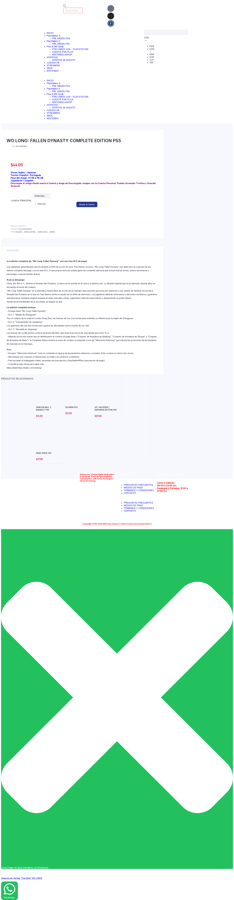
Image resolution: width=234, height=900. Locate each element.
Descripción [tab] (13, 250)
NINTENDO (52, 70)
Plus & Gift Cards (55, 46)
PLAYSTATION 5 (25, 229)
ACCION (18, 232)
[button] (65, 75)
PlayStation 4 (53, 35)
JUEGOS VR (53, 62)
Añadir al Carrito (87, 204)
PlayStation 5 (53, 41)
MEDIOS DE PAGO (133, 487)
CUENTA (15, 200)
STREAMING (53, 65)
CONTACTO (130, 493)
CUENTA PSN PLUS (62, 52)
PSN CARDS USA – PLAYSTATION (70, 49)
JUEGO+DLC (43, 232)
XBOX (50, 68)
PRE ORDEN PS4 (61, 38)
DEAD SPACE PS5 (43, 453)
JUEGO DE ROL (30, 232)
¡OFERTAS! (52, 57)
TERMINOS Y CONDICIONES (139, 490)
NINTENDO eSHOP (62, 54)
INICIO (50, 33)
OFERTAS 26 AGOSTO (63, 60)
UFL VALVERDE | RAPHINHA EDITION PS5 (106, 408)
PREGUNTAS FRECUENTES (138, 485)
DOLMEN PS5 (71, 407)
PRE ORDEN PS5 (61, 43)
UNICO (52, 232)
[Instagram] (110, 16)
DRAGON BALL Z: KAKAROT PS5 (44, 408)
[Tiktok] (110, 8)
